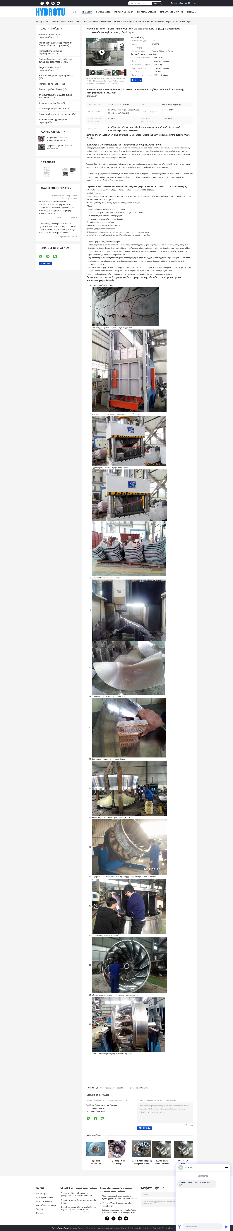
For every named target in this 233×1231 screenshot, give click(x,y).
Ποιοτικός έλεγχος (146, 12)
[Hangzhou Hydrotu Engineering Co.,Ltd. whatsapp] (49, 256)
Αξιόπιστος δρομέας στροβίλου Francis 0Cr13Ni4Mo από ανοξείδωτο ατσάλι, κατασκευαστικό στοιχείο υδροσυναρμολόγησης (142, 1162)
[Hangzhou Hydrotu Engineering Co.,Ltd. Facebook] (42, 3)
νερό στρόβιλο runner (140, 1088)
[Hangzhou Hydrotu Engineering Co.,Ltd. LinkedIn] (53, 3)
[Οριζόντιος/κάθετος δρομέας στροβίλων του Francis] (41, 139)
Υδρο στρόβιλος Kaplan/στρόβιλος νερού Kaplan (117, 1204)
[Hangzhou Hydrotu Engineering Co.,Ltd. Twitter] (47, 3)
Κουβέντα (136, 80)
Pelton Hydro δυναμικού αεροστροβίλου (50, 36)
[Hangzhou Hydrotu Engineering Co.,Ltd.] (50, 12)
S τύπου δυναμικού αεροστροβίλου (56, 75)
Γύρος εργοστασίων (123, 12)
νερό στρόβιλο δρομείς (122, 1088)
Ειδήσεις (191, 12)
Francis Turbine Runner (71, 22)
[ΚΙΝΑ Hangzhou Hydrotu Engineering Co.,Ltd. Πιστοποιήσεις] (47, 172)
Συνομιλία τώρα (177, 3)
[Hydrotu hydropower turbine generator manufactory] (101, 52)
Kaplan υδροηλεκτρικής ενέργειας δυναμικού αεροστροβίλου (56, 44)
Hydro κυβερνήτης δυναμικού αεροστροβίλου (53, 121)
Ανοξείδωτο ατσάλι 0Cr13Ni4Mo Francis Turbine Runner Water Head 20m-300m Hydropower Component (184, 1162)
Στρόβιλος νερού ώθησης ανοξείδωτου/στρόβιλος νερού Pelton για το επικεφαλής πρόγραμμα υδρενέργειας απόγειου (79, 1209)
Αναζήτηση (157, 3)
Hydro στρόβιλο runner (103, 1088)
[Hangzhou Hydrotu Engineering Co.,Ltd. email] (42, 256)
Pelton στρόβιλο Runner (50, 89)
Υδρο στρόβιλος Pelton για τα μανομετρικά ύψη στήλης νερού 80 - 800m (77, 1195)
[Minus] (226, 1167)
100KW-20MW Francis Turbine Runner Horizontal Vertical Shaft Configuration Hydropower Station (162, 1162)
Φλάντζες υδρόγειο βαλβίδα (53, 108)
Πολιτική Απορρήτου (60, 1228)
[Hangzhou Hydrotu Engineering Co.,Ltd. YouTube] (58, 3)
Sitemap (39, 1213)
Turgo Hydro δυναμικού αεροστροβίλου (50, 68)
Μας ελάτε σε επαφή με (171, 12)
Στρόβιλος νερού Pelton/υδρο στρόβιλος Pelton (79, 1201)
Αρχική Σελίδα (42, 22)
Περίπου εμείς (103, 12)
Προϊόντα (87, 12)
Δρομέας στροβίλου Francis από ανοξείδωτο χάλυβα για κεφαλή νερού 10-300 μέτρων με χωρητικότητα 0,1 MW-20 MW (96, 1162)
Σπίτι (75, 12)
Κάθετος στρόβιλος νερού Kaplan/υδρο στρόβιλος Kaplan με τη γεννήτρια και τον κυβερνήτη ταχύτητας (119, 1212)
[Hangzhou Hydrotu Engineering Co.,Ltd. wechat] (56, 256)
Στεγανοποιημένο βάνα (50, 103)
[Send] (226, 1227)
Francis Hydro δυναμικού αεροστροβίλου (50, 52)
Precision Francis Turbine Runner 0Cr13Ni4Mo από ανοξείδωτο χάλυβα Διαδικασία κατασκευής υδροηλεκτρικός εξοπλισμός (105, 81)
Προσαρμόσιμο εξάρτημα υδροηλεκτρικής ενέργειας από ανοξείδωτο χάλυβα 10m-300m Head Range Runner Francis (118, 1162)
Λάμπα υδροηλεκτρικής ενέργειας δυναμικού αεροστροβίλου (56, 60)
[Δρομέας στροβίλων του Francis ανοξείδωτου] (41, 147)
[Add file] (179, 1227)
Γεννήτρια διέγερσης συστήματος (55, 114)
